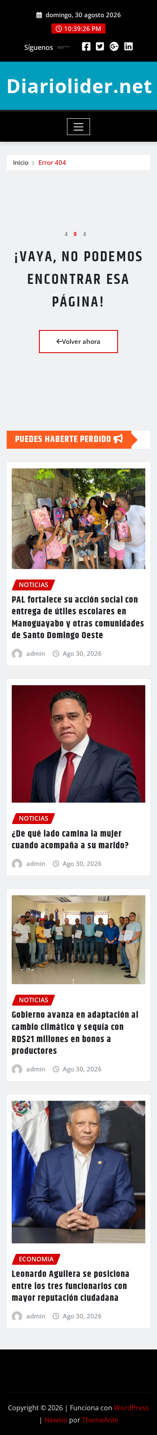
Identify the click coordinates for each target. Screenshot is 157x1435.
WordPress (131, 1407)
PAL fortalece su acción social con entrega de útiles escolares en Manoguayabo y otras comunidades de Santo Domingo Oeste (78, 618)
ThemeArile (100, 1420)
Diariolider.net (79, 86)
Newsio (55, 1420)
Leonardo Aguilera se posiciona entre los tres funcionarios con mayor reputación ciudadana (71, 1286)
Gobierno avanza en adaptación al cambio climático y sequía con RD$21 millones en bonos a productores (75, 1033)
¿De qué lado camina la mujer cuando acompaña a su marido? (70, 840)
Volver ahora (81, 341)
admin (35, 653)
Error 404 (52, 162)
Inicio (20, 162)
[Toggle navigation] (78, 126)
